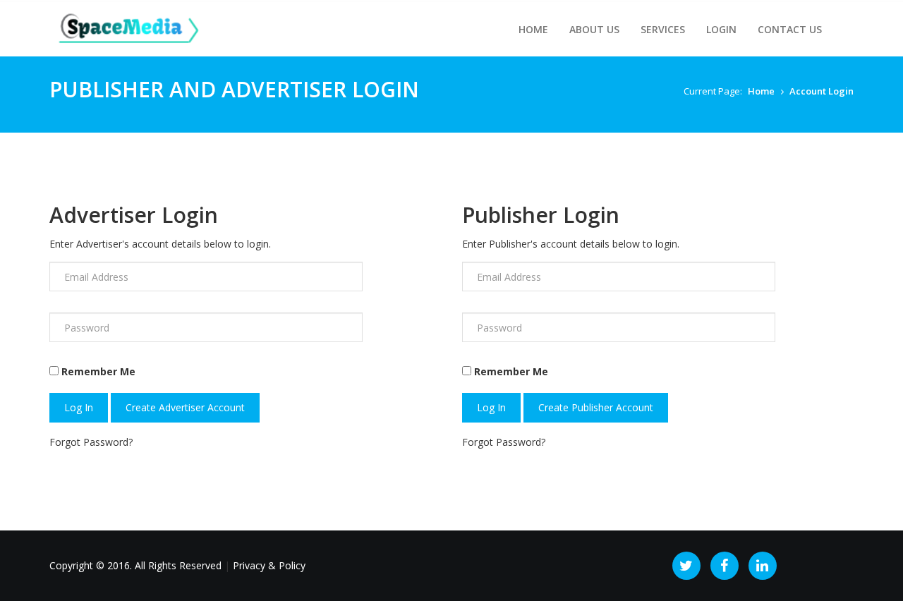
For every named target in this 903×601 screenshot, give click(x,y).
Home (533, 29)
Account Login (821, 91)
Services (663, 29)
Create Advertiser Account (185, 407)
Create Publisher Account (595, 407)
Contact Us (790, 29)
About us (594, 29)
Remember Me (98, 371)
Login (721, 29)
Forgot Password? (91, 442)
